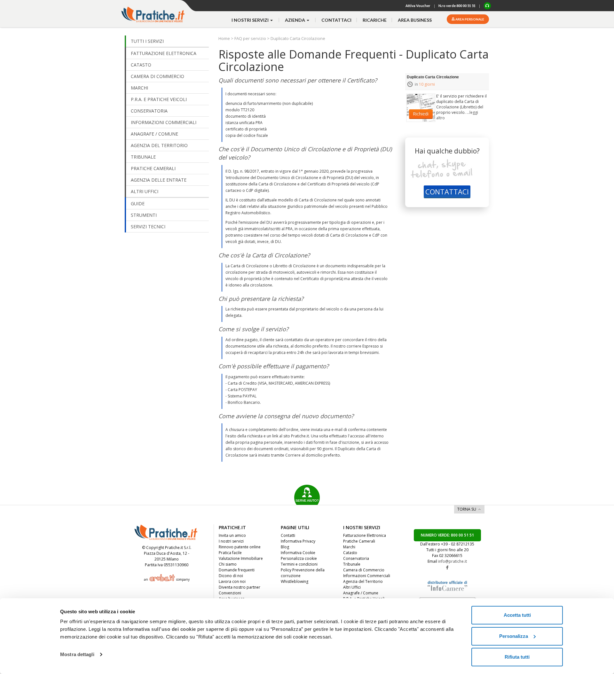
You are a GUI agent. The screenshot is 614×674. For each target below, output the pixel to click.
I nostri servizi (231, 541)
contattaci (336, 20)
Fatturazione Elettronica (364, 535)
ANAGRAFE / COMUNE (154, 134)
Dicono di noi (231, 575)
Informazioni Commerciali (366, 575)
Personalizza (513, 636)
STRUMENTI (144, 215)
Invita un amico (232, 535)
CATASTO (141, 65)
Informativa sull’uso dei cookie (159, 629)
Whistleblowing (294, 581)
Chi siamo (228, 564)
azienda (295, 20)
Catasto (350, 552)
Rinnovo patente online (240, 547)
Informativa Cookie (298, 552)
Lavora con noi (232, 581)
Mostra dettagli (77, 654)
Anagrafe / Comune (360, 593)
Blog (285, 547)
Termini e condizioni (299, 564)
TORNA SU (466, 509)
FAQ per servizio (250, 38)
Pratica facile (230, 552)
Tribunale (351, 564)
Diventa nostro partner (239, 587)
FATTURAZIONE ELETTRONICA (163, 53)
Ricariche (375, 20)
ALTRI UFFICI (144, 191)
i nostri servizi (251, 20)
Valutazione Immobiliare (241, 558)
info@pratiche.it (452, 561)
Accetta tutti (517, 615)
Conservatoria (356, 558)
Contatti (288, 535)
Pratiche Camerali (359, 541)
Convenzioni (230, 593)
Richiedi (421, 114)
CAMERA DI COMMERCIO (157, 76)
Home (224, 38)
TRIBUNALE (143, 157)
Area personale (469, 19)
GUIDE (138, 203)
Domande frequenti (237, 570)
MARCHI (139, 88)
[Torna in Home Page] (153, 11)
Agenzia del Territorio (363, 581)
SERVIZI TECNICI (148, 226)
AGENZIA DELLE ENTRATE (158, 180)
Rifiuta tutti (517, 657)
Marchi (349, 547)
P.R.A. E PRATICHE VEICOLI (159, 99)
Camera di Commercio (363, 570)
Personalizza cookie (299, 558)
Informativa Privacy (298, 541)
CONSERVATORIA (149, 111)
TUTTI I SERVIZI (147, 41)
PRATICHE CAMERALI (153, 168)
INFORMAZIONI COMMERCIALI (163, 122)
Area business (415, 20)
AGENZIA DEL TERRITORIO (159, 145)
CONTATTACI (447, 191)
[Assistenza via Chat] (487, 5)
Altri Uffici (352, 587)
